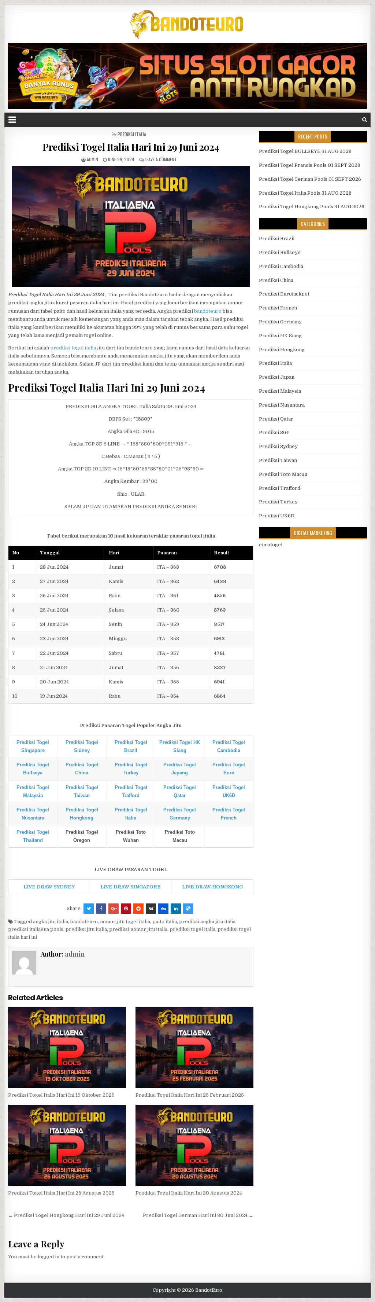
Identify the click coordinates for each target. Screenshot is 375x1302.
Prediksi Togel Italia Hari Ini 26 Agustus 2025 (61, 1193)
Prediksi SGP (274, 432)
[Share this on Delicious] (188, 908)
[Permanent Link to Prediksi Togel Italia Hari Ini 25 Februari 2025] (194, 1047)
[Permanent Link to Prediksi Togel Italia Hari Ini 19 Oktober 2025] (67, 1047)
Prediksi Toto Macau (283, 474)
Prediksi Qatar (276, 419)
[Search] (364, 120)
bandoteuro (208, 311)
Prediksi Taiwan (278, 460)
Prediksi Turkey (278, 502)
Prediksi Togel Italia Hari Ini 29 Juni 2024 (130, 146)
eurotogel (270, 544)
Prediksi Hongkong (282, 349)
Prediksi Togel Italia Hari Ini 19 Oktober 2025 (61, 1095)
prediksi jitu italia (86, 929)
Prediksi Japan (276, 377)
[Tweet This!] (88, 908)
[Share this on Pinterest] (126, 908)
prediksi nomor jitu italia (138, 929)
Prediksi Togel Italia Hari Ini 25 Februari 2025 (189, 1095)
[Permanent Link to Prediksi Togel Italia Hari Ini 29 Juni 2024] (130, 226)
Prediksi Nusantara (282, 405)
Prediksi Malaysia (280, 391)
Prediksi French (278, 308)
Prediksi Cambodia (281, 266)
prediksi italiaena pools (35, 929)
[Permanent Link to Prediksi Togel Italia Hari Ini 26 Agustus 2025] (67, 1145)
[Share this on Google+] (113, 908)
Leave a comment (161, 159)
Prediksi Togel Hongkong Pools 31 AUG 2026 (311, 206)
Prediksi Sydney (278, 446)
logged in (48, 1256)
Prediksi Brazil (276, 238)
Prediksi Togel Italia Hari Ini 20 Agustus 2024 (188, 1193)
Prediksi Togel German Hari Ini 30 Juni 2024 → (198, 1215)
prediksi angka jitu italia (207, 921)
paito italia (164, 921)
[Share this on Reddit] (138, 908)
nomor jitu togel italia (125, 921)
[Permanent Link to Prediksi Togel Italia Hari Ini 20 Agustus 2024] (194, 1145)
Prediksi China (276, 280)
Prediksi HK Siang (280, 335)
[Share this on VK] (151, 908)
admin (92, 159)
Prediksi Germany (280, 321)
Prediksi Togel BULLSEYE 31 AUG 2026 (305, 151)
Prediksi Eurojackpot (284, 294)
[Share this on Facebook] (101, 908)
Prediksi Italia (132, 134)
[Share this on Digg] (163, 908)
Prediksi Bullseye (280, 252)
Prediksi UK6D (276, 515)
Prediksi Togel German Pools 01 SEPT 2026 (310, 179)
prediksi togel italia (73, 348)
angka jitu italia (50, 921)
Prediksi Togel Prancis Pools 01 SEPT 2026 (309, 165)
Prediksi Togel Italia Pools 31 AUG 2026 (305, 193)
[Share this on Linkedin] (176, 908)
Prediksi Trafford (279, 488)
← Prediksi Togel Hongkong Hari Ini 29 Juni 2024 (66, 1215)
